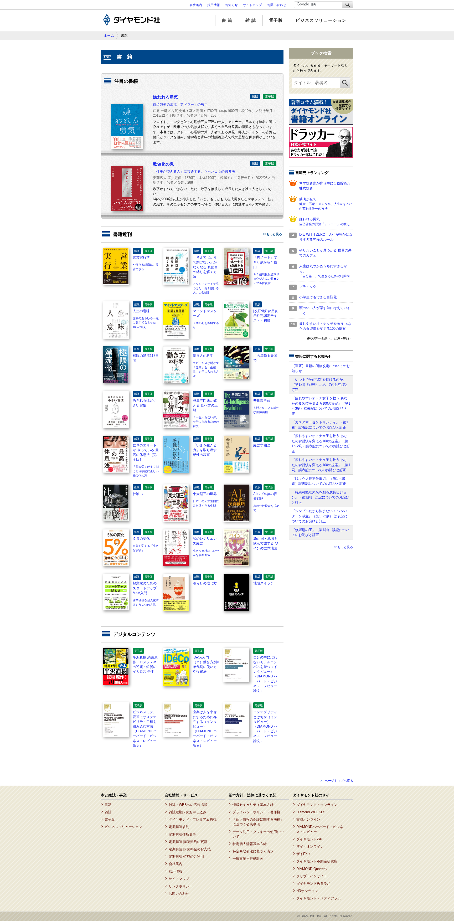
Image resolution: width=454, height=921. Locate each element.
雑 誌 (250, 20)
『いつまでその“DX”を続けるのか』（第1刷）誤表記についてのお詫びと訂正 (320, 385)
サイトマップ (252, 5)
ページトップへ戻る (339, 780)
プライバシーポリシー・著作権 (256, 812)
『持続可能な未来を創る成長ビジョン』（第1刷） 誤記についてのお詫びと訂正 (320, 497)
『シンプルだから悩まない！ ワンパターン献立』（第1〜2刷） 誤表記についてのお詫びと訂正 (320, 516)
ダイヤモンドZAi (309, 839)
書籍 (108, 805)
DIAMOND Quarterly (311, 869)
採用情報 (213, 5)
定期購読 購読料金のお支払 (189, 849)
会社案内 (195, 5)
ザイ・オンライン (310, 846)
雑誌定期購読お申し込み (187, 812)
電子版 (276, 20)
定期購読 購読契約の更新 (188, 842)
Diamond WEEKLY (310, 812)
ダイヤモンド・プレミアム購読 (192, 819)
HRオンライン (307, 891)
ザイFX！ (303, 854)
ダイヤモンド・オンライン (316, 805)
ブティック (307, 287)
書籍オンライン (308, 819)
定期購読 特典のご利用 (186, 856)
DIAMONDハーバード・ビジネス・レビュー (319, 829)
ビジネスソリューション (321, 20)
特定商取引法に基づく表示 (253, 851)
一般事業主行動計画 (248, 859)
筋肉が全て (326, 204)
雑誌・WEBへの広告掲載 (188, 805)
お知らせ (231, 5)
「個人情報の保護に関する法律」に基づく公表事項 (258, 821)
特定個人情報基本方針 (249, 844)
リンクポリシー (180, 886)
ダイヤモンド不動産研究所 (316, 861)
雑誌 (108, 812)
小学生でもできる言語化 (318, 297)
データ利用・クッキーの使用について (258, 834)
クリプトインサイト (311, 876)
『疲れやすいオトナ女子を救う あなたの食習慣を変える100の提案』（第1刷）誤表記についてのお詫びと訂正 (321, 465)
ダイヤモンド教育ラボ (313, 884)
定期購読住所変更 (182, 834)
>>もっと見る (272, 234)
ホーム (109, 36)
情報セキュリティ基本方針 (253, 805)
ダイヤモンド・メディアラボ (318, 898)
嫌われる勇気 (324, 221)
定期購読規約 (179, 827)
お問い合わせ (276, 5)
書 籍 (227, 20)
